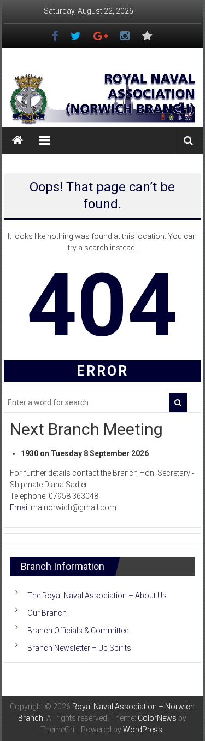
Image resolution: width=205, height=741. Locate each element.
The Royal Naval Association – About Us (97, 595)
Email (19, 507)
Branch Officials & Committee (77, 630)
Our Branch (47, 613)
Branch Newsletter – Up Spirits (79, 648)
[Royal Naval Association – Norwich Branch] (17, 140)
